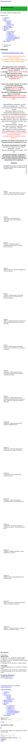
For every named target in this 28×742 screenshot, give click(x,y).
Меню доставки (8, 26)
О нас (5, 19)
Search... (5, 719)
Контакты (6, 28)
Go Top (2, 722)
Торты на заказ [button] (7, 20)
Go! (2, 719)
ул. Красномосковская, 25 (13, 37)
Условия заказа (10, 24)
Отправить (3, 739)
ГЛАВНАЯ (6, 18)
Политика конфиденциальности (10, 686)
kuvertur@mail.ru (8, 677)
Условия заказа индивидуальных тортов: (12, 53)
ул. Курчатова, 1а (11, 35)
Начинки (9, 23)
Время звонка (4, 737)
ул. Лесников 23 (11, 31)
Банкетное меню (11, 39)
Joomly (2, 740)
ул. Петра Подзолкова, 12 (13, 38)
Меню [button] (5, 30)
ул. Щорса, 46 (10, 33)
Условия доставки (8, 27)
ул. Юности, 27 (10, 34)
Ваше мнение (7, 41)
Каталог (9, 22)
